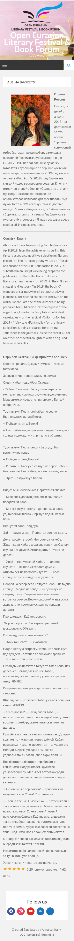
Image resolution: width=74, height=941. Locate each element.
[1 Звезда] (5, 869)
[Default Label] (31, 911)
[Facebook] (11, 911)
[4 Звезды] (19, 869)
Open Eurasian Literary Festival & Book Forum (37, 42)
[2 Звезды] (10, 869)
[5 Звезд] (23, 869)
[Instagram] (21, 911)
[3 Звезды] (14, 869)
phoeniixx (47, 934)
